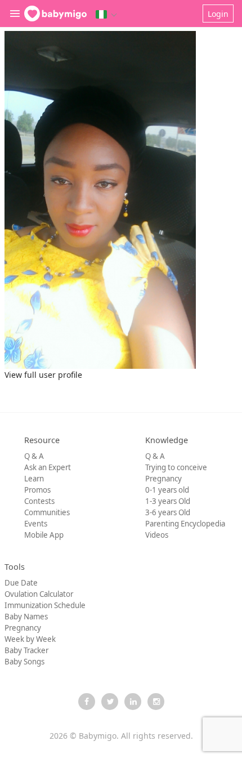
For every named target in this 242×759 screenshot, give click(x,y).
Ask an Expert (47, 467)
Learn (34, 479)
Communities (47, 512)
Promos (37, 490)
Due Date (21, 583)
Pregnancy (163, 479)
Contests (39, 501)
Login (218, 13)
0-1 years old (167, 490)
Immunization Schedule (45, 605)
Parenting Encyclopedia (185, 524)
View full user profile (43, 374)
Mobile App (44, 535)
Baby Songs (24, 662)
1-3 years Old (167, 501)
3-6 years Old (167, 512)
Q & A (34, 456)
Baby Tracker (26, 650)
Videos (156, 535)
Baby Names (26, 616)
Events (35, 524)
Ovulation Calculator (39, 594)
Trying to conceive (176, 467)
